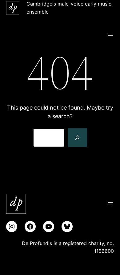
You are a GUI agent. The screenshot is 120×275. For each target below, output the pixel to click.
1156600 (104, 251)
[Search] (77, 137)
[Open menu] (110, 34)
